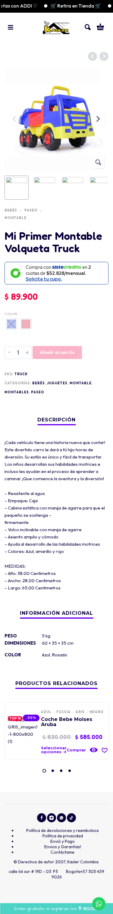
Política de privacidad (62, 836)
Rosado (59, 655)
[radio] (11, 324)
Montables (17, 392)
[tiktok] (71, 817)
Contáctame (62, 852)
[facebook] (41, 817)
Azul (46, 655)
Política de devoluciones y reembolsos (62, 830)
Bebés (11, 210)
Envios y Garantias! (62, 846)
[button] (10, 27)
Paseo (31, 210)
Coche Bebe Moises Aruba (66, 721)
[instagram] (51, 817)
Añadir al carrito (57, 352)
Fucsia (63, 712)
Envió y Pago (62, 841)
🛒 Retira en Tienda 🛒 (71, 6)
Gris (80, 712)
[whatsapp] (61, 817)
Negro (96, 712)
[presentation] (15, 119)
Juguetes (57, 383)
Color (11, 314)
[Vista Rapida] (94, 750)
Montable (16, 218)
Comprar (76, 750)
